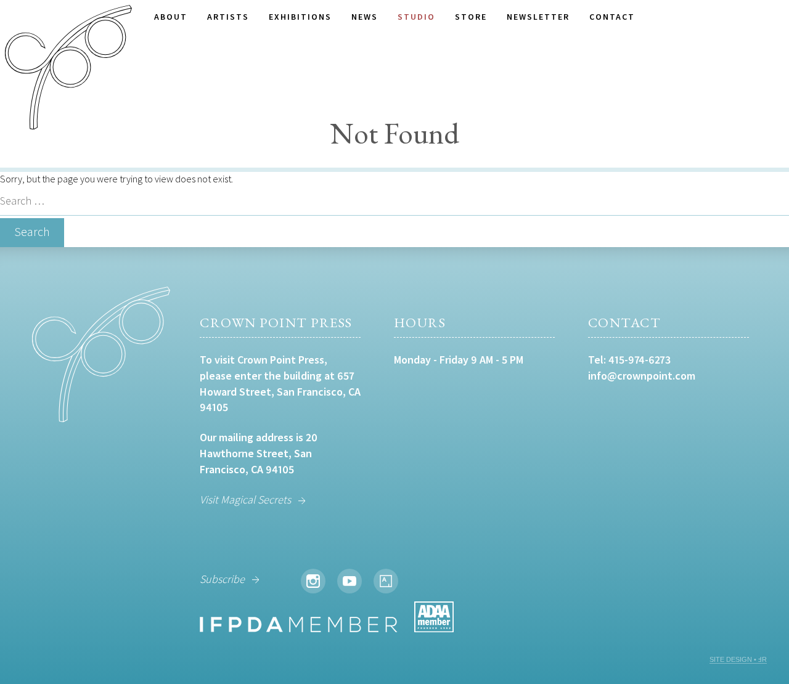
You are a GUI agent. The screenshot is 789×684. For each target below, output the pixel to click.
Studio (416, 16)
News (364, 16)
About (170, 16)
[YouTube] (349, 581)
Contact (612, 16)
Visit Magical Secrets (245, 499)
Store (471, 16)
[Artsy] (386, 581)
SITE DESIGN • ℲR (738, 659)
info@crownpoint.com (641, 375)
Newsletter (538, 16)
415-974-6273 (639, 359)
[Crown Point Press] (68, 69)
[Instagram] (313, 581)
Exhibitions (300, 16)
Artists (228, 16)
